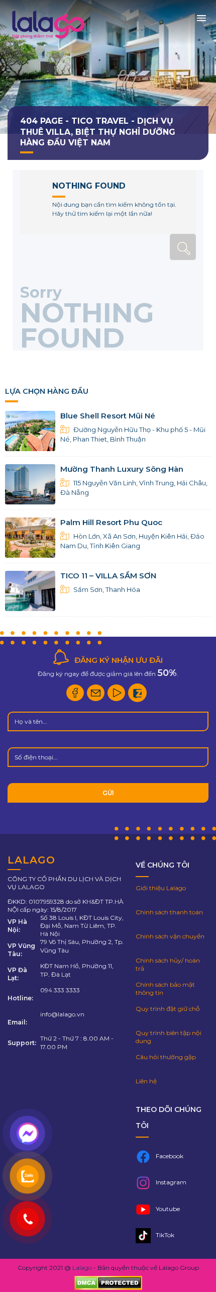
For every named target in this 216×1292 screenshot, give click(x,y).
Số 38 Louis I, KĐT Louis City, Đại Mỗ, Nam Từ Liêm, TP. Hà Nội (82, 925)
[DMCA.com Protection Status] (108, 1283)
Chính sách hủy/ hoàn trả (168, 964)
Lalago (82, 1267)
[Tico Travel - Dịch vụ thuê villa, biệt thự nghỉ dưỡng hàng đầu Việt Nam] (48, 38)
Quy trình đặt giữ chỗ (168, 1008)
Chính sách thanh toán (169, 912)
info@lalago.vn (62, 1014)
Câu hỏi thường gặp (166, 1057)
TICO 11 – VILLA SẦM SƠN (108, 575)
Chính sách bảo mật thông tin (165, 988)
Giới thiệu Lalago (161, 888)
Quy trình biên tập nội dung (168, 1037)
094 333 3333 (60, 990)
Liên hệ (146, 1081)
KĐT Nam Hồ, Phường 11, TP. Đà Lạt (77, 970)
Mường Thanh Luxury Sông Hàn (121, 469)
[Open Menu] (201, 17)
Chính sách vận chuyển (170, 936)
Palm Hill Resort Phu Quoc (111, 522)
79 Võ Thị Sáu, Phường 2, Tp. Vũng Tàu (82, 946)
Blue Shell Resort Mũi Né (107, 415)
